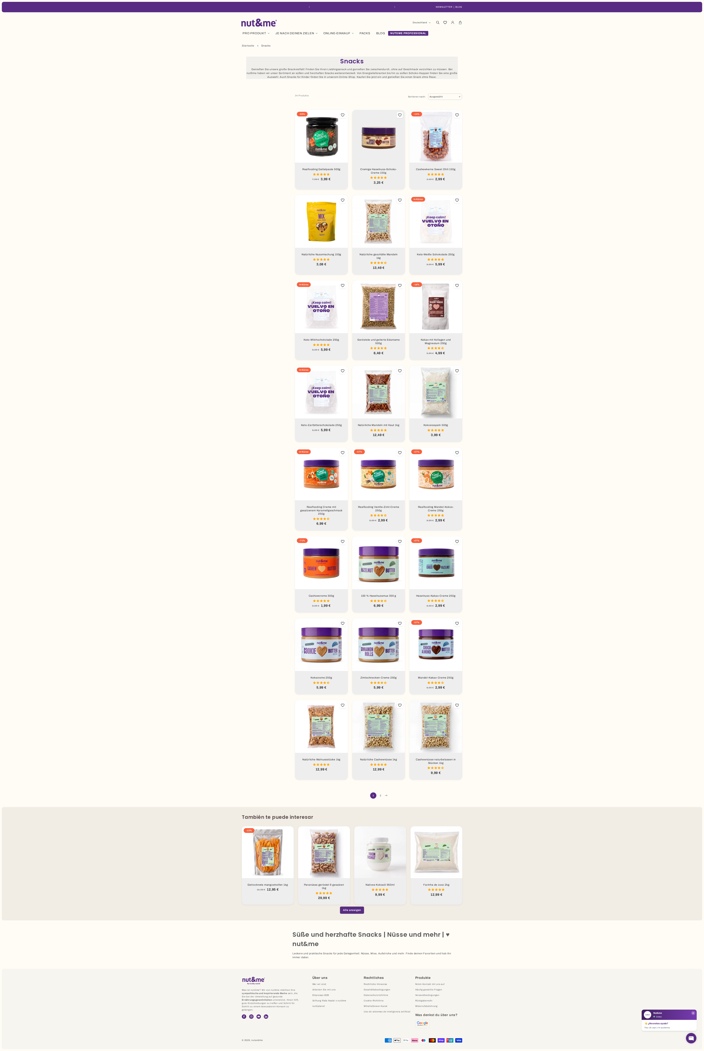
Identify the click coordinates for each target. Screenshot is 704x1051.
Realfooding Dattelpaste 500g (321, 169)
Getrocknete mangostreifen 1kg (267, 884)
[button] (437, 23)
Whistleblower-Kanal (375, 1006)
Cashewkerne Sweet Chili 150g (435, 169)
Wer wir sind (319, 984)
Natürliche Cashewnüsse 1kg (378, 759)
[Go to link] (422, 1024)
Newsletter (444, 7)
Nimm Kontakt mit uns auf (430, 984)
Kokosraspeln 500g (435, 425)
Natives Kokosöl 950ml (380, 884)
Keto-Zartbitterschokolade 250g (321, 425)
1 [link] (373, 795)
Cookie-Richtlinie (374, 1000)
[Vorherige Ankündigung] (309, 6)
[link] (352, 910)
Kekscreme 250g (321, 677)
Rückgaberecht (423, 1000)
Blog (458, 7)
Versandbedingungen (427, 995)
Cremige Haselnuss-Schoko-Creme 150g (378, 171)
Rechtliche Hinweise (375, 984)
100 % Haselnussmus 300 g (378, 595)
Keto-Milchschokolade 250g (321, 339)
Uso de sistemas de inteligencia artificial (387, 1011)
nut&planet (318, 1006)
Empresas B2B (320, 995)
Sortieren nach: (417, 96)
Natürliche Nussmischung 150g (321, 254)
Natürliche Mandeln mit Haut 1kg (378, 425)
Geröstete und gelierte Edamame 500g (378, 341)
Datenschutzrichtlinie (376, 995)
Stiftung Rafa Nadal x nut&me (329, 1000)
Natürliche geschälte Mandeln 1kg (379, 256)
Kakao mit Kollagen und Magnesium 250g (436, 341)
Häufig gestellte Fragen (428, 989)
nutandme (257, 1040)
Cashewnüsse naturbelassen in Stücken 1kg (436, 761)
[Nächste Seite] (386, 795)
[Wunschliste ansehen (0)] (445, 23)
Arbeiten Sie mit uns (324, 989)
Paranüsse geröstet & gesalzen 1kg (324, 886)
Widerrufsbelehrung (426, 1006)
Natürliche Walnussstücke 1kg (321, 759)
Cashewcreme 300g (321, 595)
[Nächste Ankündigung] (395, 6)
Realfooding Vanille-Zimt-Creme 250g (378, 509)
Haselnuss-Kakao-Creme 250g (436, 595)
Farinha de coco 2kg (436, 884)
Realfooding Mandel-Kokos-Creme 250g (436, 509)
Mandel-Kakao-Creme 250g (435, 677)
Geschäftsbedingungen (377, 989)
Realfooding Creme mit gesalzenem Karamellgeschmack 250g (321, 510)
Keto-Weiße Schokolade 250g (436, 254)
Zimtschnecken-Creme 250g (378, 677)
